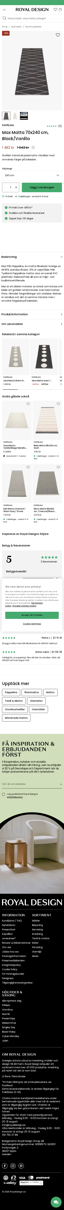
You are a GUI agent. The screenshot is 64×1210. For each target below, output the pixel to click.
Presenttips (8, 1018)
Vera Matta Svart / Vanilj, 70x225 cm (44, 380)
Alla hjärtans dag (11, 1001)
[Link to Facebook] (5, 1165)
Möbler (36, 920)
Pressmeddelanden (13, 960)
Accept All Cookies (32, 615)
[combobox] (32, 175)
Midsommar (9, 1023)
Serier (35, 956)
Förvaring (37, 947)
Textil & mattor (41, 938)
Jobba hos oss (10, 951)
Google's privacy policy (24, 606)
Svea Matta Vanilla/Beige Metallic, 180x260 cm (14, 446)
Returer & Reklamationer (16, 943)
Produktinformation (14, 314)
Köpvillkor (7, 934)
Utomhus (7, 1009)
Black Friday (9, 1032)
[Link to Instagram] (13, 1165)
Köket (35, 943)
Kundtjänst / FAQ (12, 920)
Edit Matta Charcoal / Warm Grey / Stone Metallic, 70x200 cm (14, 510)
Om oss (6, 947)
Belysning (37, 925)
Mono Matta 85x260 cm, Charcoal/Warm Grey (44, 510)
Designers (7, 978)
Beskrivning (9, 257)
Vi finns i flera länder (13, 1076)
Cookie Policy (9, 969)
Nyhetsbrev (8, 925)
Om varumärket (12, 324)
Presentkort (8, 929)
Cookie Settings (32, 623)
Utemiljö (37, 951)
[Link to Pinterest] (21, 1165)
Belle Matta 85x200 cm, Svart (46, 446)
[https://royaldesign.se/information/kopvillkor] (31, 1183)
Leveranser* (9, 938)
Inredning (37, 934)
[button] (55, 9)
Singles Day (8, 1027)
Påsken (6, 1005)
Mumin (6, 1014)
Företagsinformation (14, 956)
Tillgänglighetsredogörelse (17, 982)
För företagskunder (13, 974)
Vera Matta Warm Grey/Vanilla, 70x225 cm (15, 380)
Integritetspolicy (11, 965)
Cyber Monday (10, 1036)
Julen (5, 1040)
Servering (37, 929)
